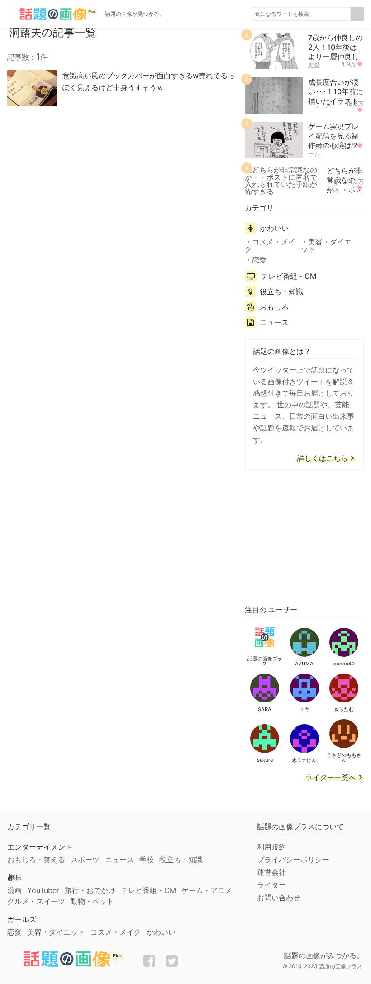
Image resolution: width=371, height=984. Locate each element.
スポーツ (85, 859)
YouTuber (43, 890)
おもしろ (274, 306)
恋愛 (314, 65)
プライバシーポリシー (293, 859)
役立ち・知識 (281, 291)
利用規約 (271, 846)
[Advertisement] (304, 535)
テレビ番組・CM (288, 276)
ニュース (320, 105)
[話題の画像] (52, 14)
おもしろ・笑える (36, 859)
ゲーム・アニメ (206, 890)
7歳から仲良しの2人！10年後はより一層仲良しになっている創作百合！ (335, 56)
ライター (271, 884)
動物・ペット (92, 901)
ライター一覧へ (330, 778)
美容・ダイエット (326, 245)
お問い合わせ (278, 897)
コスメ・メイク (270, 245)
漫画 (14, 890)
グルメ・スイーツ (36, 901)
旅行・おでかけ (90, 890)
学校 (146, 859)
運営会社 (271, 872)
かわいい (274, 228)
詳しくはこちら (322, 458)
